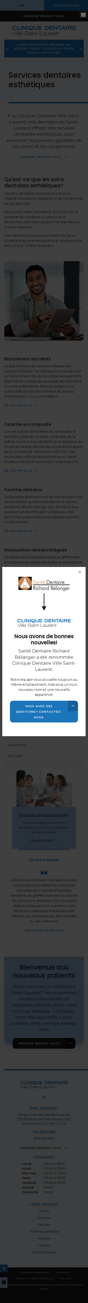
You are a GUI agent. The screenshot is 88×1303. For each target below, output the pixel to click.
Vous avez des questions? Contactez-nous (39, 711)
